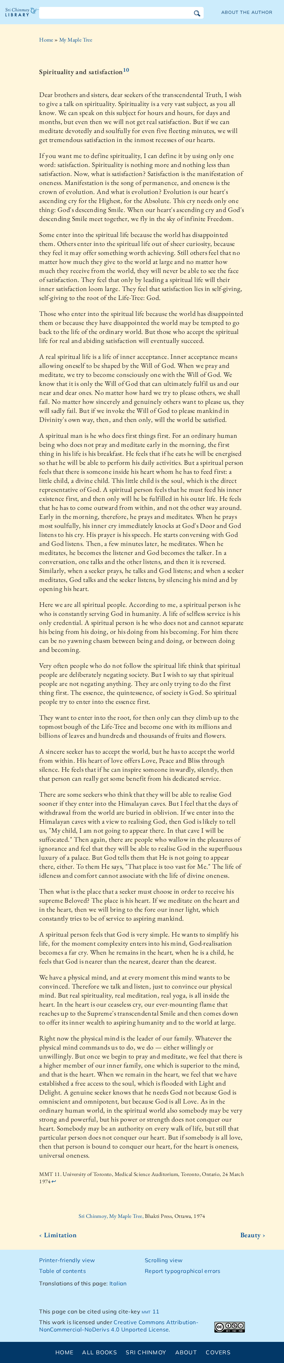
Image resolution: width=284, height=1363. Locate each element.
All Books (99, 1352)
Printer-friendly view (67, 1260)
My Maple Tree (75, 39)
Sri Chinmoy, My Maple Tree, (112, 1216)
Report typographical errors (183, 1270)
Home (46, 39)
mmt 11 (150, 1311)
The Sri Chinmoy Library (22, 17)
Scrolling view (164, 1260)
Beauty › (252, 1234)
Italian (118, 1283)
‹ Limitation (58, 1234)
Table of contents (62, 1270)
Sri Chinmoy (146, 1352)
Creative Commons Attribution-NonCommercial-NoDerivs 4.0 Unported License (118, 1326)
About (186, 1352)
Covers (218, 1352)
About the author (247, 12)
